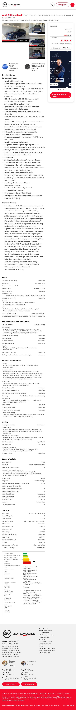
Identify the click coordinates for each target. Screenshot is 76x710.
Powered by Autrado (68, 705)
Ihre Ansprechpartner (45, 641)
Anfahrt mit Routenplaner (47, 650)
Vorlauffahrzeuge (44, 637)
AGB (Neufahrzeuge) (16, 693)
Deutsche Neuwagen (45, 630)
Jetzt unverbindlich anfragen (59, 95)
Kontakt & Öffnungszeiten (47, 648)
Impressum (43, 693)
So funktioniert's (44, 633)
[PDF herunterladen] (33, 559)
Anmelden (5, 693)
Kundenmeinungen (45, 644)
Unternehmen (43, 639)
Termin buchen (57, 84)
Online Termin (10, 684)
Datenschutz (52, 693)
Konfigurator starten (45, 652)
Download (26, 587)
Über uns (41, 646)
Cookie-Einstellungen (63, 693)
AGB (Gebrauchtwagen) (31, 693)
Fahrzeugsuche (43, 628)
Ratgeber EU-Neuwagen (46, 635)
